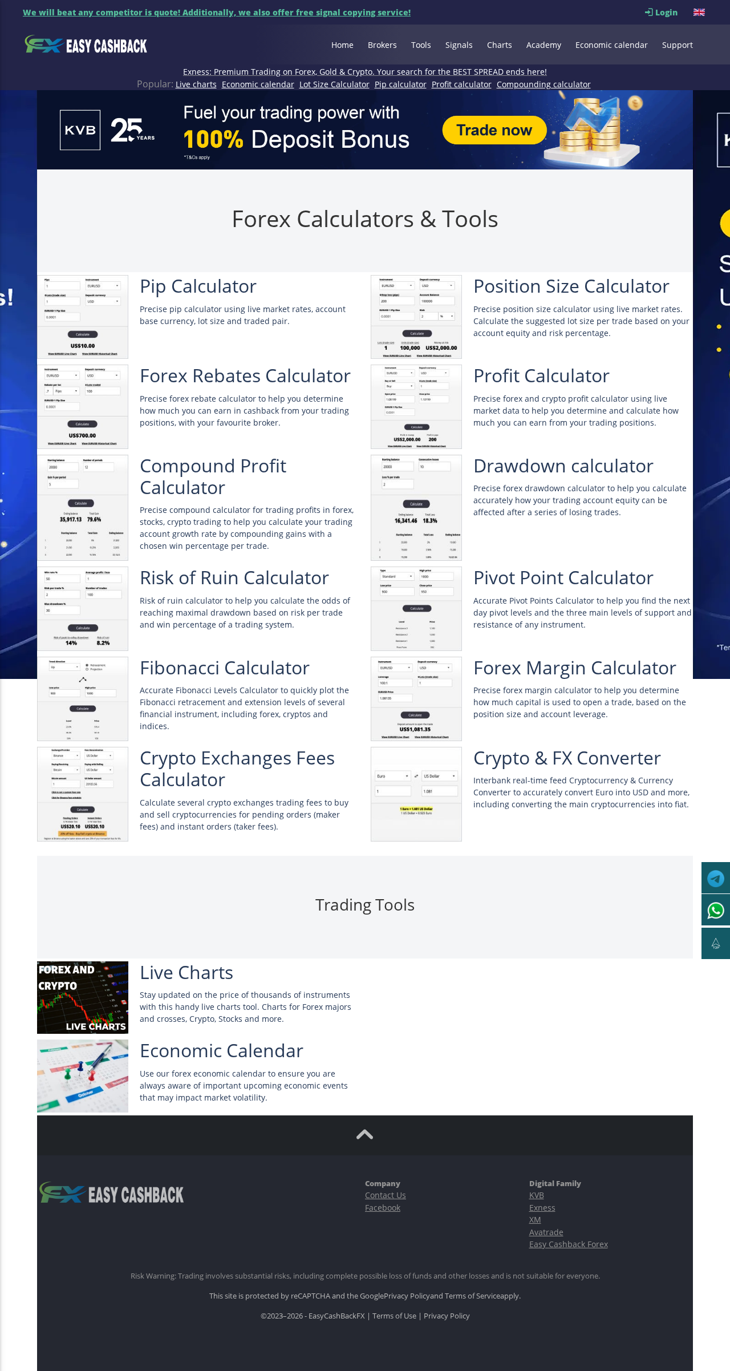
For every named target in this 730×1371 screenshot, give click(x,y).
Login (673, 12)
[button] (700, 12)
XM (535, 1219)
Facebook (382, 1207)
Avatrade (546, 1232)
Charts (499, 44)
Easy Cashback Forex (568, 1244)
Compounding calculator (544, 84)
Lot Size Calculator (334, 84)
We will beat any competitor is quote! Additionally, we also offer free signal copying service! (217, 12)
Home (342, 44)
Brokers (382, 44)
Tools (421, 44)
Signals (459, 44)
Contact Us (385, 1195)
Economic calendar (611, 44)
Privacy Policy (407, 1296)
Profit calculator (462, 84)
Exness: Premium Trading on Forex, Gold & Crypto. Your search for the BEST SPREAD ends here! (365, 71)
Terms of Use (394, 1316)
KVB (536, 1195)
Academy (543, 44)
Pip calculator (401, 84)
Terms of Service (472, 1296)
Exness (542, 1207)
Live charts (196, 84)
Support (677, 44)
